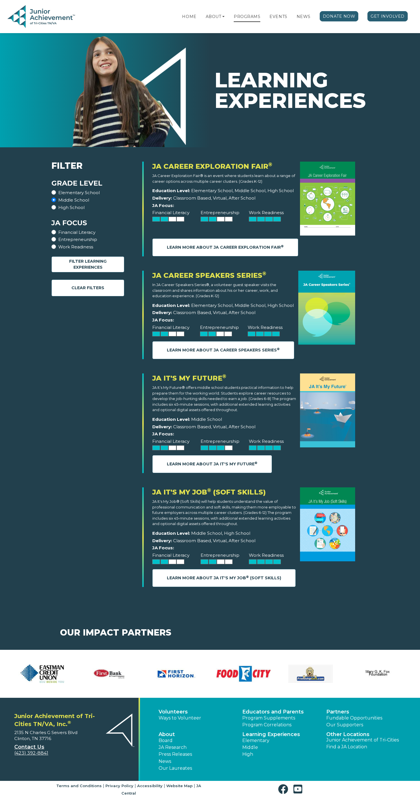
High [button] (247, 754)
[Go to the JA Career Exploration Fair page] (327, 200)
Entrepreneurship (77, 239)
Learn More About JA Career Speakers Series (223, 350)
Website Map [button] (179, 785)
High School (71, 207)
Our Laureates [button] (175, 768)
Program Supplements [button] (268, 718)
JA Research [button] (173, 747)
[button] (223, 16)
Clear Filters (87, 287)
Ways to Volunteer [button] (180, 718)
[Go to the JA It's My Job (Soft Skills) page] (327, 525)
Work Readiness (75, 247)
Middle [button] (250, 747)
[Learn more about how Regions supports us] (109, 674)
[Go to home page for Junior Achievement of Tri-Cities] (42, 17)
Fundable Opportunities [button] (354, 718)
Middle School (73, 200)
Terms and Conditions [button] (79, 785)
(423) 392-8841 (31, 753)
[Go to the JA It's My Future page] (327, 411)
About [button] (167, 734)
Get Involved (388, 16)
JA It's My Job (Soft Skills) (209, 492)
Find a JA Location (346, 746)
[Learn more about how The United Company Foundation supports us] (310, 674)
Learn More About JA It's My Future (212, 464)
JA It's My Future (189, 378)
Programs (247, 16)
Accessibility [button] (150, 785)
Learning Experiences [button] (271, 734)
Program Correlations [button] (266, 724)
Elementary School (79, 192)
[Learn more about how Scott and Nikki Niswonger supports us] (176, 674)
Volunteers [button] (173, 711)
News (304, 16)
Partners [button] (337, 711)
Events (278, 16)
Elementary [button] (255, 740)
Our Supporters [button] (344, 724)
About (213, 16)
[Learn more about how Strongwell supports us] (243, 674)
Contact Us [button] (29, 746)
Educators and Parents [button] (273, 711)
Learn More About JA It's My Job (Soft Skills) (224, 577)
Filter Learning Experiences (88, 264)
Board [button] (166, 740)
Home (189, 16)
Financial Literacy (76, 232)
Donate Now (339, 16)
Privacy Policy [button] (119, 785)
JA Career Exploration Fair (212, 166)
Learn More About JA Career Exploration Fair (225, 247)
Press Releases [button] (175, 754)
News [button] (165, 761)
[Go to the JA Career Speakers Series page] (326, 309)
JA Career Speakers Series (209, 275)
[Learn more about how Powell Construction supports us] (42, 674)
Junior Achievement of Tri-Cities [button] (362, 740)
